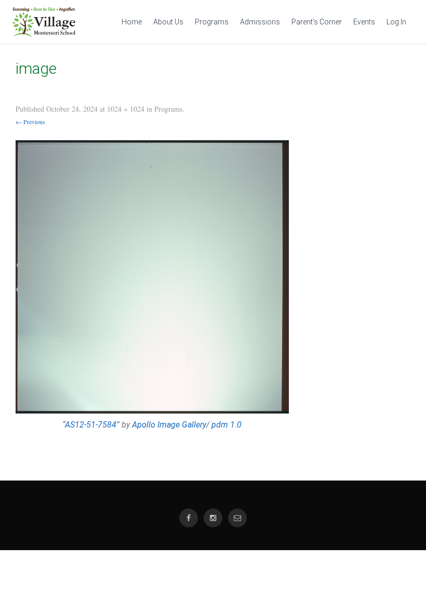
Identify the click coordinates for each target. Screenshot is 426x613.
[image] (152, 277)
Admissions (260, 22)
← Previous (30, 121)
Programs (212, 22)
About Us (168, 22)
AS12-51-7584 (90, 425)
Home (132, 22)
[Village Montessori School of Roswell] (43, 35)
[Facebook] (188, 518)
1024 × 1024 (125, 109)
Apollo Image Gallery (169, 425)
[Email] (237, 518)
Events (364, 22)
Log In (396, 22)
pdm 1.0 (226, 425)
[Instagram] (213, 518)
